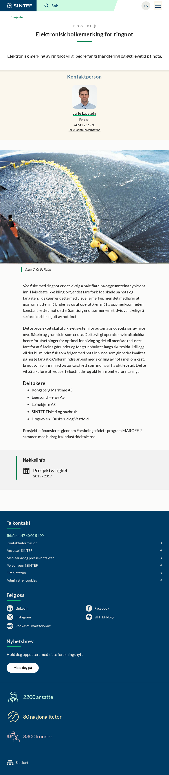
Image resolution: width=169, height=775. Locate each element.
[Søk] (46, 5)
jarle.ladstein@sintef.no (85, 130)
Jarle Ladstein (84, 113)
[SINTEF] (18, 5)
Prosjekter (17, 17)
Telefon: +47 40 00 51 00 (25, 535)
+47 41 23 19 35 (84, 125)
